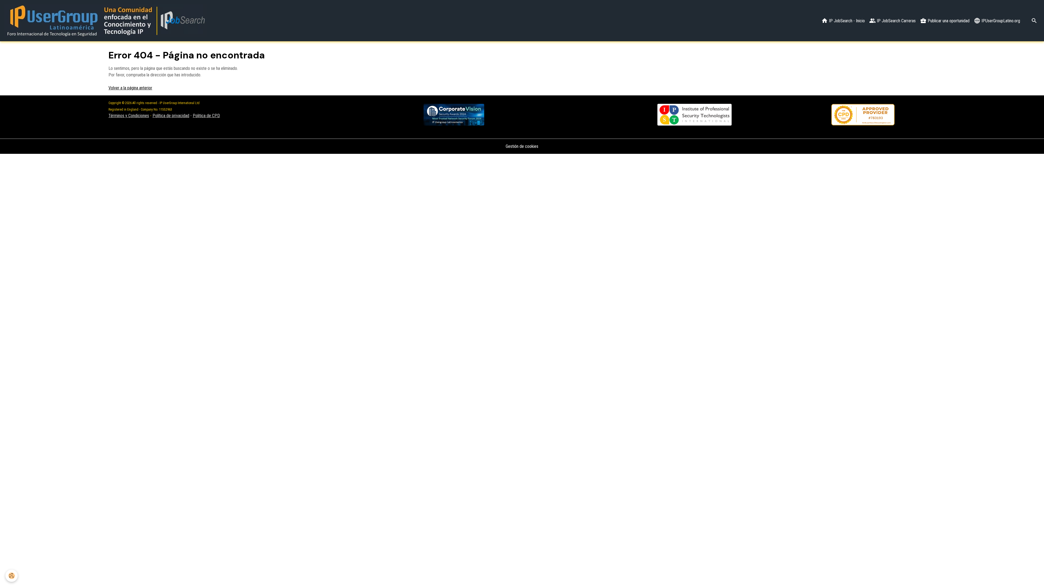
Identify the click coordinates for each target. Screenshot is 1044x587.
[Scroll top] (1033, 576)
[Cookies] (11, 576)
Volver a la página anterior (130, 87)
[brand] (106, 20)
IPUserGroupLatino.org (1000, 20)
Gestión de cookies (522, 146)
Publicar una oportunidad (948, 20)
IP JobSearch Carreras (896, 20)
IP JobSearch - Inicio (846, 20)
